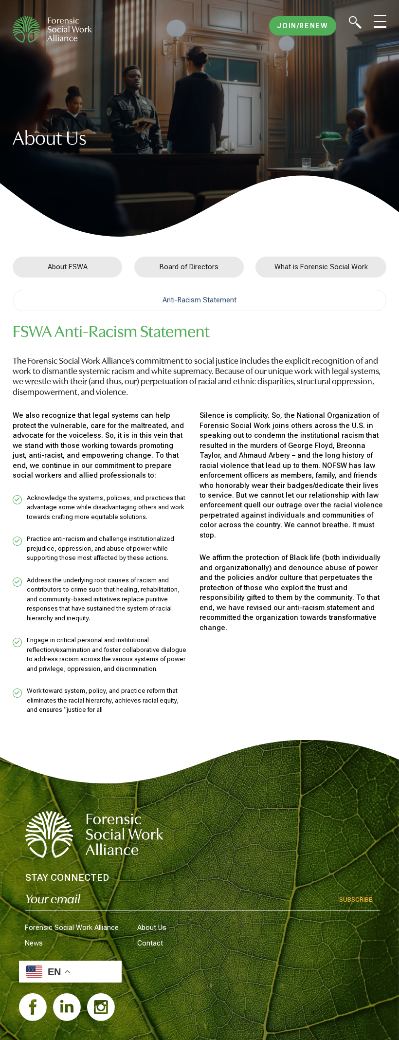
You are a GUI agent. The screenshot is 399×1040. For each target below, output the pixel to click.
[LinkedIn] (67, 1007)
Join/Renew (302, 25)
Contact (150, 943)
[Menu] (380, 21)
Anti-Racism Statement (199, 300)
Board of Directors (189, 266)
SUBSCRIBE (355, 899)
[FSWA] (52, 29)
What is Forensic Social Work (321, 266)
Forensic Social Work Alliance (72, 927)
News (34, 943)
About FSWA (68, 266)
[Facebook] (33, 1007)
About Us (151, 927)
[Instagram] (101, 1007)
